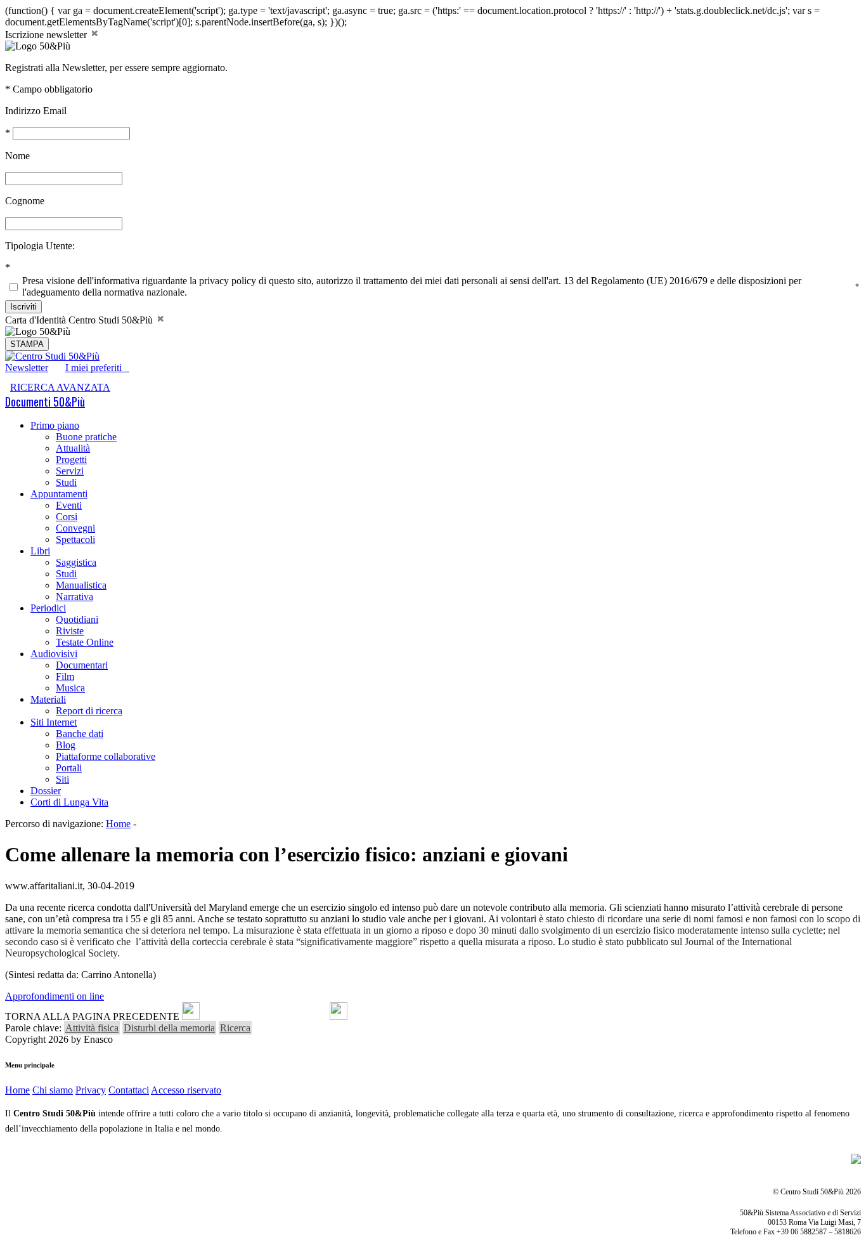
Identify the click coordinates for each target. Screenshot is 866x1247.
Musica (70, 687)
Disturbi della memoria (169, 1027)
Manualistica (81, 585)
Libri (40, 550)
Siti (62, 779)
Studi (66, 482)
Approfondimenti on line (54, 996)
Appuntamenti (58, 493)
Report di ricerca (89, 710)
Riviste (70, 630)
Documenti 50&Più (45, 401)
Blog (65, 745)
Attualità (73, 448)
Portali (69, 767)
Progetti (71, 459)
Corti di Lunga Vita (69, 802)
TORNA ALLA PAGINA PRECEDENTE (92, 1016)
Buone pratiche (86, 436)
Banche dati (79, 733)
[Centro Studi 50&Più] (52, 356)
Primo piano (54, 425)
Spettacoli (75, 539)
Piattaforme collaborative (105, 756)
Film (65, 676)
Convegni (75, 528)
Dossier (45, 790)
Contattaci (128, 1090)
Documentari (82, 665)
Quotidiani (77, 619)
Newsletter (26, 367)
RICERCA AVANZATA (60, 387)
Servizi (70, 471)
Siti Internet (53, 722)
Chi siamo (52, 1090)
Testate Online (84, 642)
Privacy (90, 1090)
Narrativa (74, 596)
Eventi (69, 505)
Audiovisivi (53, 653)
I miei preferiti (97, 367)
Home (118, 823)
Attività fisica (92, 1027)
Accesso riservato (186, 1090)
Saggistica (76, 562)
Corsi (66, 516)
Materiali (48, 699)
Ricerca (235, 1027)
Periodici (48, 608)
